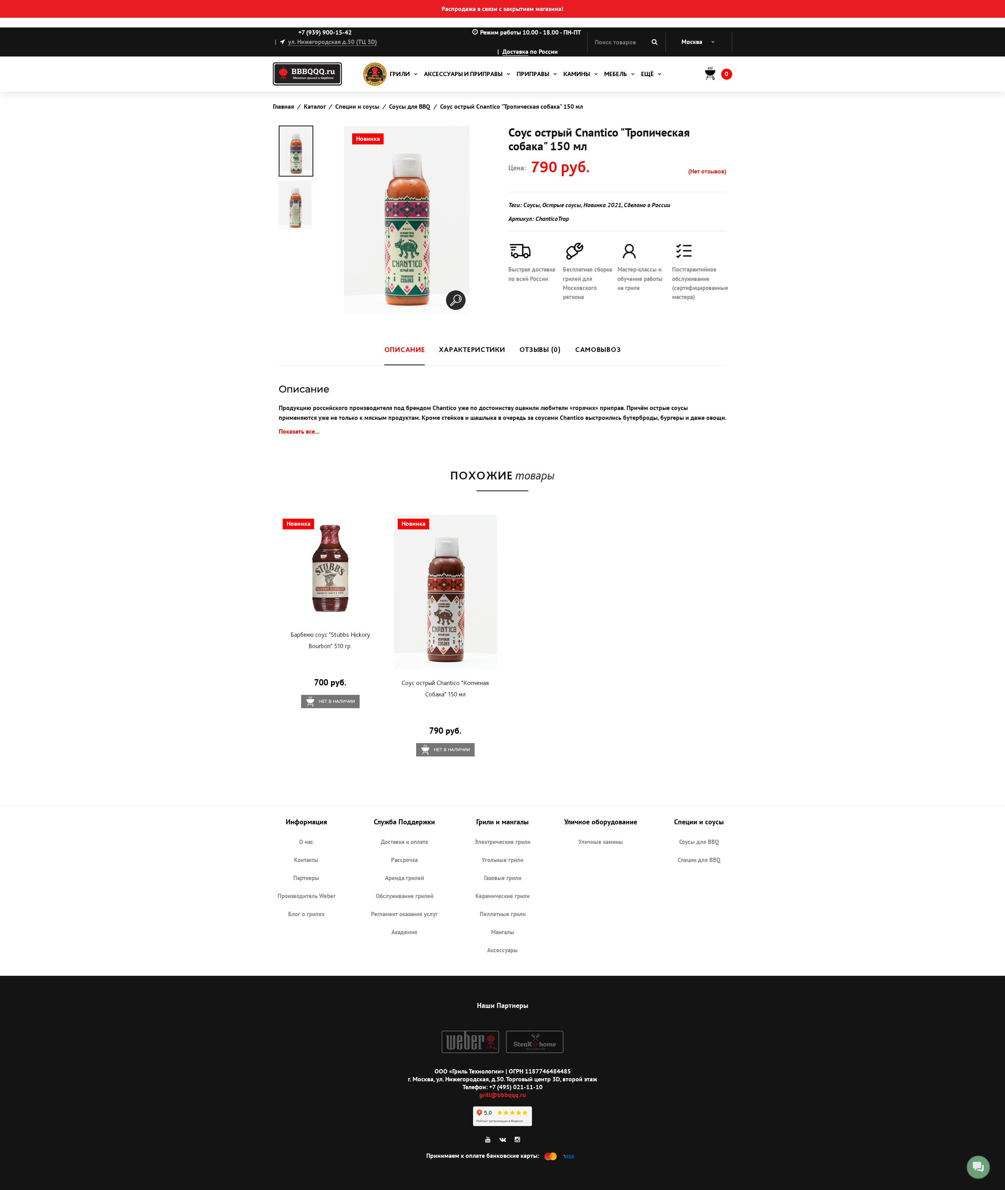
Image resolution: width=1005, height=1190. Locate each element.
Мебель (615, 74)
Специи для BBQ (699, 860)
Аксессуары (502, 950)
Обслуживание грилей (404, 896)
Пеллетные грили (503, 914)
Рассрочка (404, 860)
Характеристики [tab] (472, 349)
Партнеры (306, 878)
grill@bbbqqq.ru (502, 1095)
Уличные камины (600, 842)
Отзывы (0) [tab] (540, 349)
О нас (306, 842)
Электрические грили (502, 842)
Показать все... (299, 431)
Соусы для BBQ (699, 842)
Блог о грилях (306, 914)
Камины (576, 74)
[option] (296, 151)
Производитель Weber (306, 896)
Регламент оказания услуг (404, 914)
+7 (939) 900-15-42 (325, 32)
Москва (692, 42)
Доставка (515, 51)
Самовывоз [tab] (598, 349)
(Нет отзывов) (707, 171)
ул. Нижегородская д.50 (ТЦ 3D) (332, 42)
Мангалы (502, 932)
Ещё (647, 74)
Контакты (306, 860)
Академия (404, 932)
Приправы (533, 74)
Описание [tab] (404, 349)
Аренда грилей (404, 878)
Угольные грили (502, 860)
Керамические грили (502, 896)
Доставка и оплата (404, 842)
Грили (400, 74)
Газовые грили (502, 878)
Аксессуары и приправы (463, 74)
